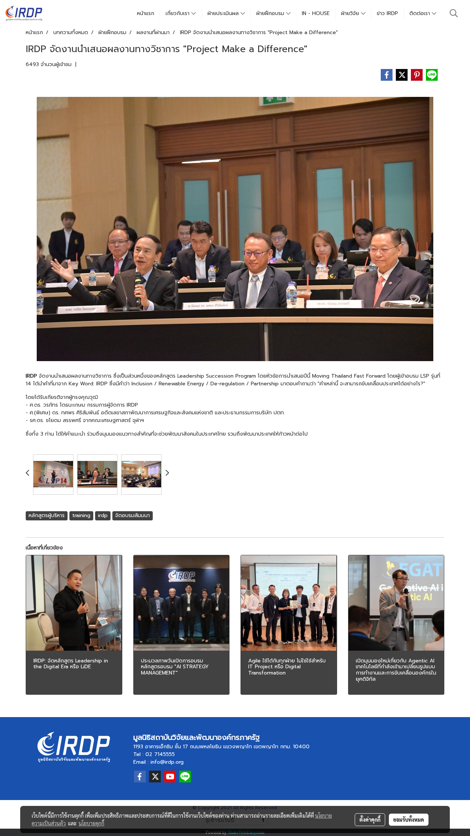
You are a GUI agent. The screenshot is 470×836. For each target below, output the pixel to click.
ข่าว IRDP (387, 13)
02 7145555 (160, 754)
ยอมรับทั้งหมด (408, 819)
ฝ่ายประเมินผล (224, 13)
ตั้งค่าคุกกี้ (369, 819)
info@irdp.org (167, 762)
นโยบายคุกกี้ (91, 823)
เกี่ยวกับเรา (178, 13)
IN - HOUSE (316, 13)
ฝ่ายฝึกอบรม (271, 13)
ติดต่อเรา (420, 13)
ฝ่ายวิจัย (351, 13)
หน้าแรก (145, 13)
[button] (454, 13)
